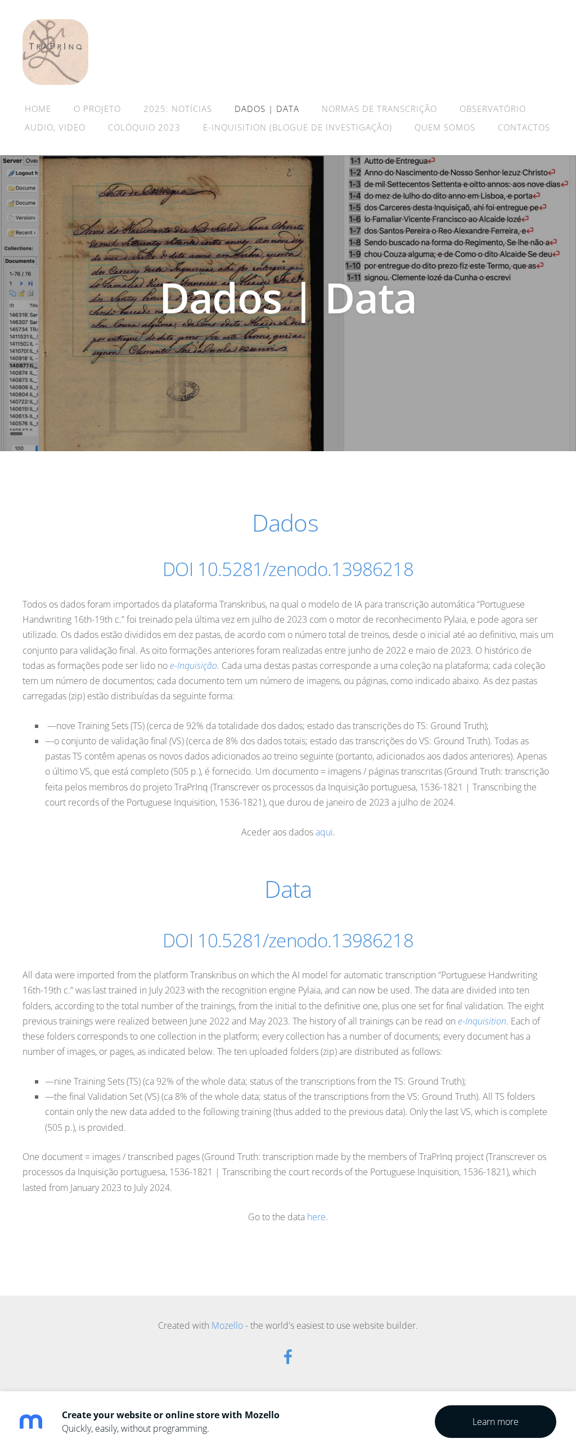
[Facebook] (288, 1356)
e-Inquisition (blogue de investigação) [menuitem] (297, 127)
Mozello (227, 1325)
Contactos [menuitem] (524, 127)
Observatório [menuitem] (493, 108)
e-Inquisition (482, 1021)
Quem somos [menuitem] (445, 127)
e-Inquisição (193, 665)
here (316, 1217)
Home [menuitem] (38, 108)
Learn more (495, 1421)
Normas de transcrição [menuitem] (379, 108)
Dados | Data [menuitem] (267, 108)
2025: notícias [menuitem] (177, 108)
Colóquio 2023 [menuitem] (144, 127)
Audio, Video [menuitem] (55, 127)
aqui (324, 832)
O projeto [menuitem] (97, 108)
